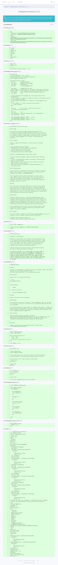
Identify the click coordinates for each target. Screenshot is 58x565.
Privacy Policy (32, 560)
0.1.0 (27, 6)
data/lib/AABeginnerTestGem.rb (11, 382)
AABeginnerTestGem (14, 6)
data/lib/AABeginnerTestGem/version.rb (12, 420)
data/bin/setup (7, 367)
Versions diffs (22, 6)
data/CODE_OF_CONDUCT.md (11, 123)
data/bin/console (8, 345)
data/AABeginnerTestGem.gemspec (11, 71)
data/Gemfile (7, 221)
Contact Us (20, 560)
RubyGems (6, 6)
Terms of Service (26, 560)
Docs (37, 560)
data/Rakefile (7, 329)
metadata (6, 428)
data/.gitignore (7, 45)
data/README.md (8, 261)
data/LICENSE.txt (8, 231)
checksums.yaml (8, 27)
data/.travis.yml (8, 60)
